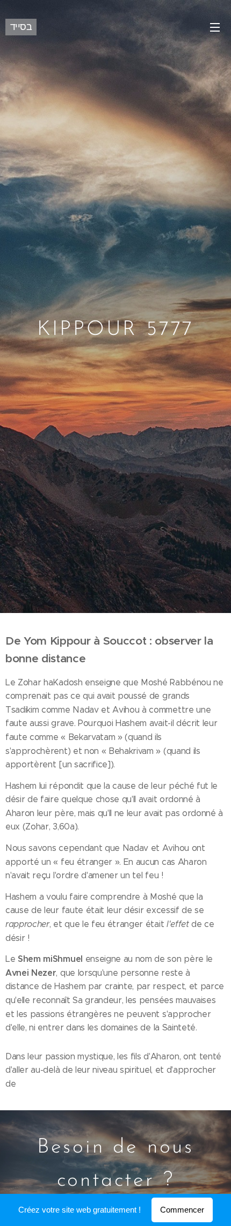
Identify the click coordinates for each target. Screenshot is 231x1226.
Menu (215, 27)
